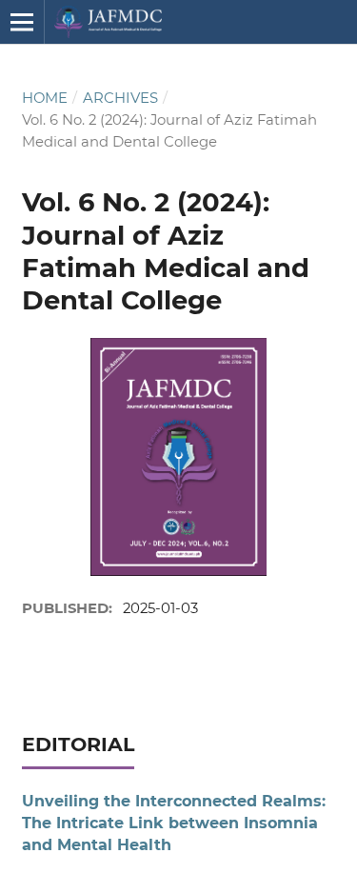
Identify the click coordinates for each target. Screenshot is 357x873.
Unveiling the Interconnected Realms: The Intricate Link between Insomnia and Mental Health (174, 823)
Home (45, 98)
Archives (120, 98)
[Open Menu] (22, 22)
